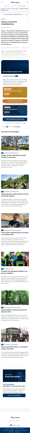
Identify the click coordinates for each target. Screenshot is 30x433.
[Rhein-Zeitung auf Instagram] (16, 420)
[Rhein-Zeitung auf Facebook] (13, 420)
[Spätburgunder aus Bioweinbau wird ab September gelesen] (15, 181)
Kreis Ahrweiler (15, 8)
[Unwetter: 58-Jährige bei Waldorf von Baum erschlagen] (15, 259)
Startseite (3, 8)
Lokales (8, 8)
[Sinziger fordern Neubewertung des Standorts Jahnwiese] (15, 143)
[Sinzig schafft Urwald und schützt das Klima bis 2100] (15, 297)
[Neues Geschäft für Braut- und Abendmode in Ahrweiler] (15, 334)
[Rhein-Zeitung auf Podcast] (19, 420)
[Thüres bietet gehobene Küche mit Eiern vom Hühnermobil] (15, 220)
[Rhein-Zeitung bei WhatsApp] (10, 420)
